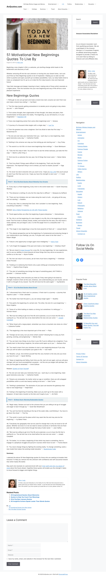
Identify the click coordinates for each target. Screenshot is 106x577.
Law (79, 200)
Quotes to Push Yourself (21, 368)
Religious (81, 208)
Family (80, 183)
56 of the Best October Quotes (17, 509)
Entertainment (52, 4)
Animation (81, 138)
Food (25, 9)
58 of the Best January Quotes (21, 499)
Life (63, 4)
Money (80, 225)
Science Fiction (83, 160)
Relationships (79, 4)
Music (79, 157)
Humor (80, 152)
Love (79, 186)
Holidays (34, 9)
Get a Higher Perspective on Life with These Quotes (30, 210)
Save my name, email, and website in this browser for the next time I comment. (34, 559)
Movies (80, 155)
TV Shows (81, 166)
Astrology (81, 143)
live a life (53, 172)
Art (79, 141)
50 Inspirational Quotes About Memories (25, 495)
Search (78, 19)
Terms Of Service (82, 356)
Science (80, 211)
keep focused (25, 250)
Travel (53, 9)
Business (43, 9)
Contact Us (81, 234)
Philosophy (81, 205)
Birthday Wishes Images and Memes (34, 4)
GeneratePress (63, 574)
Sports (80, 163)
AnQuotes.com (14, 6)
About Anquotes (62, 9)
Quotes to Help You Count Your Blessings (25, 497)
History (80, 197)
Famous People (83, 149)
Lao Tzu (51, 125)
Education (91, 4)
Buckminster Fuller (50, 449)
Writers (80, 172)
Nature (80, 203)
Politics (69, 4)
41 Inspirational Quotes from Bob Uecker (20, 507)
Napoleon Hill (21, 117)
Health (80, 194)
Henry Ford (54, 242)
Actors (80, 135)
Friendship (81, 189)
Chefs (79, 217)
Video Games (82, 169)
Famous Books (82, 146)
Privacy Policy (80, 354)
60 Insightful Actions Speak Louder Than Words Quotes (30, 501)
